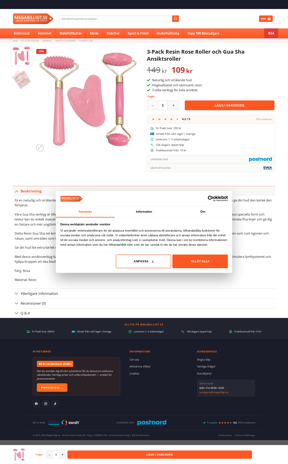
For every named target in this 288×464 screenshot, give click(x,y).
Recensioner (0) (33, 303)
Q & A (25, 313)
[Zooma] (40, 148)
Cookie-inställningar (245, 435)
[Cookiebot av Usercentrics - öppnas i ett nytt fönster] (211, 198)
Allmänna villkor (140, 366)
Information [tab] (144, 211)
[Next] (134, 99)
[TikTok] (55, 403)
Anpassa (141, 261)
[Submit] (175, 18)
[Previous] (41, 99)
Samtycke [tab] (85, 211)
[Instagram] (45, 403)
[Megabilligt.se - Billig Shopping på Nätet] (33, 18)
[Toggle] (16, 191)
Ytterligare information (39, 293)
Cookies (134, 373)
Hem (15, 40)
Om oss (134, 359)
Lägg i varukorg (230, 105)
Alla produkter (30, 40)
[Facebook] (36, 403)
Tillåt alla (200, 261)
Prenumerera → (52, 387)
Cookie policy (225, 435)
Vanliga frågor (206, 366)
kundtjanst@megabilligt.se (213, 392)
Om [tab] (202, 211)
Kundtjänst (204, 373)
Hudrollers (86, 40)
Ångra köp (203, 359)
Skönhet (47, 40)
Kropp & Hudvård (65, 40)
